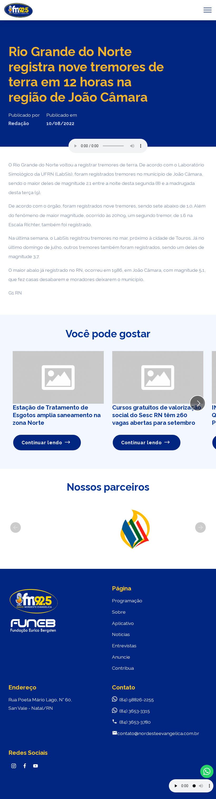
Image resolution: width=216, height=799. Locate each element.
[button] (15, 527)
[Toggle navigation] (208, 10)
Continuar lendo (42, 442)
